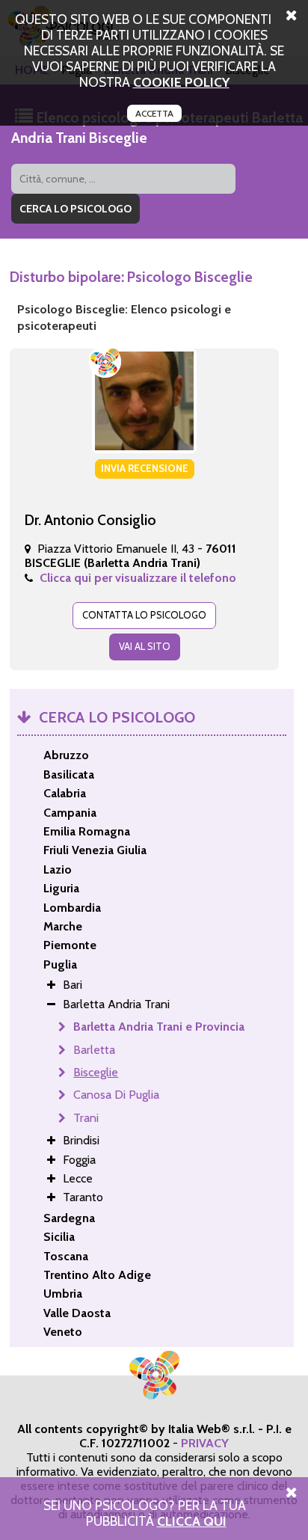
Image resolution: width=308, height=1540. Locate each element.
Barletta (94, 1050)
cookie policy (181, 82)
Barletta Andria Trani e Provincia (158, 1026)
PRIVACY (205, 1443)
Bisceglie (95, 1072)
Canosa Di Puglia (116, 1094)
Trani (86, 1118)
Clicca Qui (192, 1521)
